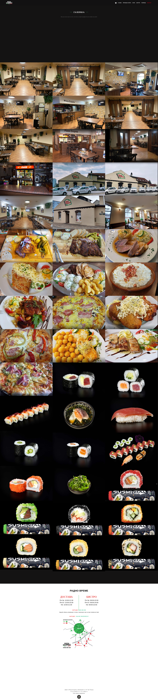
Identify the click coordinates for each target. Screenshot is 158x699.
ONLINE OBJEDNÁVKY (82, 616)
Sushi (133, 2)
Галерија (143, 2)
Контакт (149, 2)
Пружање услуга (127, 2)
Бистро (138, 2)
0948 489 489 (82, 610)
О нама (120, 2)
